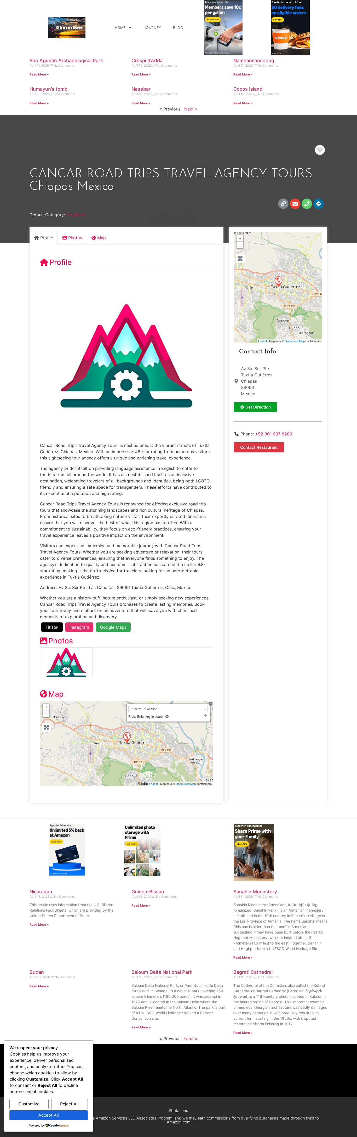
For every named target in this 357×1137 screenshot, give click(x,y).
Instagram (79, 627)
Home (120, 27)
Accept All (48, 1115)
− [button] (46, 713)
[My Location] (167, 716)
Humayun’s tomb (48, 89)
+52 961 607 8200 (273, 433)
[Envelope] (295, 204)
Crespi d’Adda (147, 60)
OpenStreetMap (186, 784)
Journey (152, 27)
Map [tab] (101, 237)
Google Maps (113, 627)
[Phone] (307, 204)
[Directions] (318, 204)
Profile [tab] (46, 237)
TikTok (52, 627)
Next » (190, 109)
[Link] (283, 204)
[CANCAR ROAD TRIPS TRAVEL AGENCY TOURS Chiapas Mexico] (278, 281)
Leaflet (153, 784)
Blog (178, 27)
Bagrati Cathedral (253, 972)
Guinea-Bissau (147, 891)
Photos (60, 640)
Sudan (37, 972)
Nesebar (141, 89)
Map (56, 694)
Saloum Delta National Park (161, 972)
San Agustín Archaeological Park (66, 60)
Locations (75, 214)
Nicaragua (41, 891)
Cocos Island (247, 89)
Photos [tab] (75, 237)
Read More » (39, 74)
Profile (60, 262)
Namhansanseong (253, 60)
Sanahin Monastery (255, 891)
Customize (28, 1103)
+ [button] (46, 707)
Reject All (69, 1103)
